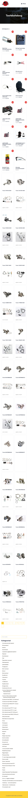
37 (20, 623)
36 (17, 623)
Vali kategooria (5, 29)
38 (23, 623)
